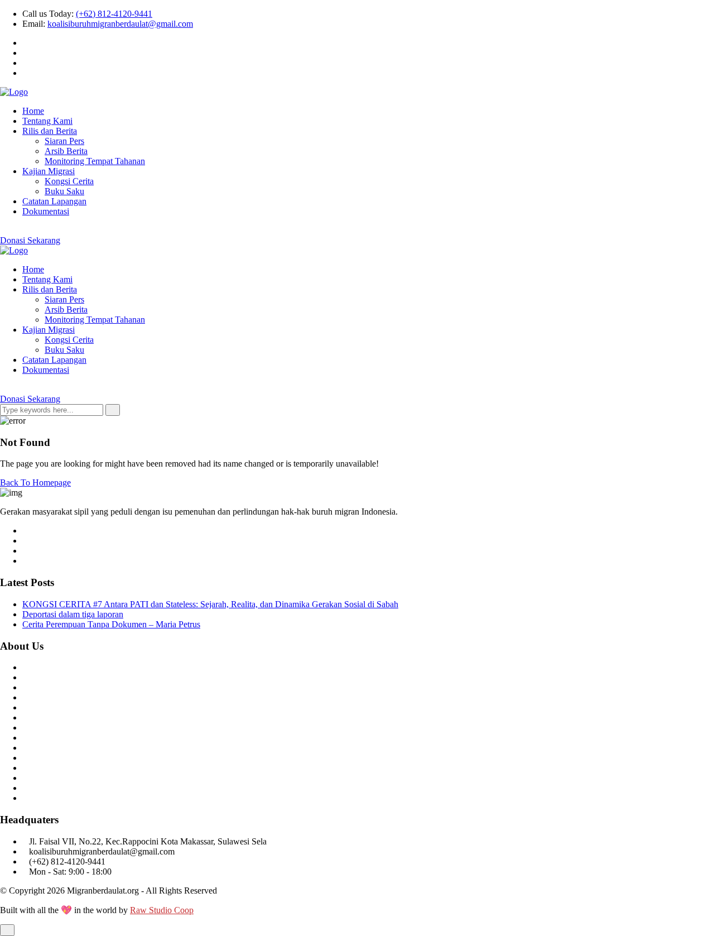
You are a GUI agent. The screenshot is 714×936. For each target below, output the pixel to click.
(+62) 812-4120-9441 (114, 13)
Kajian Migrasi (48, 171)
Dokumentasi (45, 211)
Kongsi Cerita (69, 181)
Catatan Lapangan (54, 201)
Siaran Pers (64, 141)
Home (33, 111)
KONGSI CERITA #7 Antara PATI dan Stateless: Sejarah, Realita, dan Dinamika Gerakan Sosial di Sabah (210, 604)
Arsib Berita (66, 151)
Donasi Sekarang (30, 240)
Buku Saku (64, 191)
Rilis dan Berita (49, 131)
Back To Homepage (35, 482)
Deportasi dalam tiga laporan (72, 614)
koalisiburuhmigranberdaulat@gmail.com (120, 23)
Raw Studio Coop (162, 910)
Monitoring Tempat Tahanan (95, 161)
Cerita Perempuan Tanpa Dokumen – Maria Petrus (111, 624)
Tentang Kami (47, 121)
